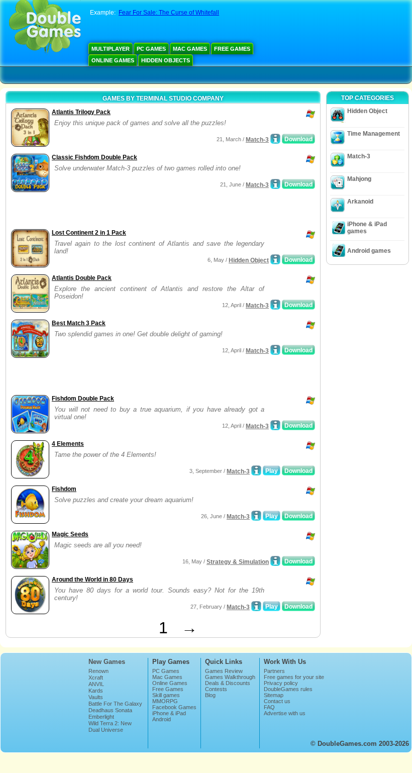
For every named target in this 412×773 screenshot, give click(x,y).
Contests (216, 689)
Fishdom (64, 489)
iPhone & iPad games (367, 228)
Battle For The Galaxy (115, 704)
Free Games (232, 49)
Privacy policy (281, 683)
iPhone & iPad (169, 713)
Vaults (95, 697)
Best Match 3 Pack (79, 323)
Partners (274, 671)
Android (161, 719)
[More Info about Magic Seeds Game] (275, 561)
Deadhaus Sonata (110, 710)
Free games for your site (294, 677)
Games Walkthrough (230, 677)
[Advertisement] (126, 212)
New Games (106, 661)
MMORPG (165, 701)
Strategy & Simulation (238, 561)
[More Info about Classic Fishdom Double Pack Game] (275, 184)
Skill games (166, 695)
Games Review (224, 671)
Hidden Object (249, 260)
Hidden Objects (165, 60)
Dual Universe (105, 730)
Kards (95, 691)
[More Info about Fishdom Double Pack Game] (275, 425)
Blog (210, 695)
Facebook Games (174, 707)
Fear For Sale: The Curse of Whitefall (169, 12)
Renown (98, 671)
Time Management (373, 133)
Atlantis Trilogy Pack (81, 112)
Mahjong (359, 178)
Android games (369, 250)
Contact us (277, 701)
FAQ (269, 707)
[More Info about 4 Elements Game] (256, 470)
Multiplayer (110, 49)
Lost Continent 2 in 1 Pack (89, 232)
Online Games (112, 60)
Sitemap (273, 695)
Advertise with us (284, 713)
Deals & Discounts (227, 683)
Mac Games (190, 49)
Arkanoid (360, 201)
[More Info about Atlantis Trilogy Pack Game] (275, 139)
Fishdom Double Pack (83, 398)
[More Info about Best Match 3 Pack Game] (275, 350)
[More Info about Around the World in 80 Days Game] (256, 606)
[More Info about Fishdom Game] (256, 516)
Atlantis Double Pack (82, 277)
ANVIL (96, 684)
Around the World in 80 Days (92, 579)
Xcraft (95, 677)
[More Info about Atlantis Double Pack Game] (275, 305)
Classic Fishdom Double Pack (94, 157)
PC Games (151, 49)
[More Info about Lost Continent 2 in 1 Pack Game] (275, 259)
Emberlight (101, 717)
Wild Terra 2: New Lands (110, 726)
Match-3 (257, 139)
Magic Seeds (70, 534)
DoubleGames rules (288, 689)
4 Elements (68, 443)
